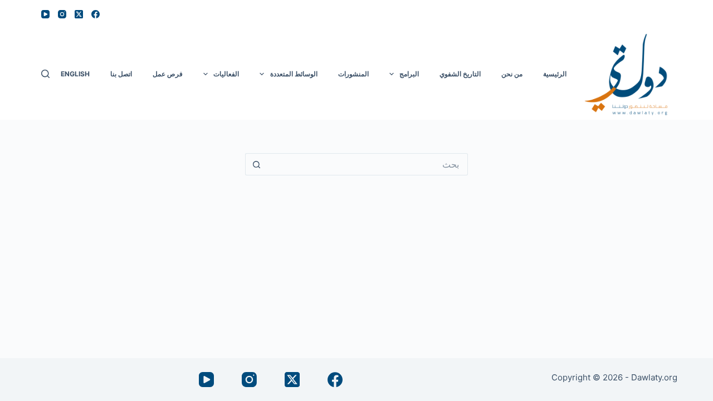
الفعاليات (226, 74)
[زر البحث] (256, 164)
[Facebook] (95, 14)
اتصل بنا (121, 74)
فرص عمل (168, 74)
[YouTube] (45, 14)
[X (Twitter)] (79, 14)
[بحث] (45, 74)
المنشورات (353, 74)
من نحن (511, 74)
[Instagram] (62, 14)
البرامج (409, 74)
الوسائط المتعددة (294, 74)
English (75, 74)
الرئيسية (555, 74)
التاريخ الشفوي (460, 74)
